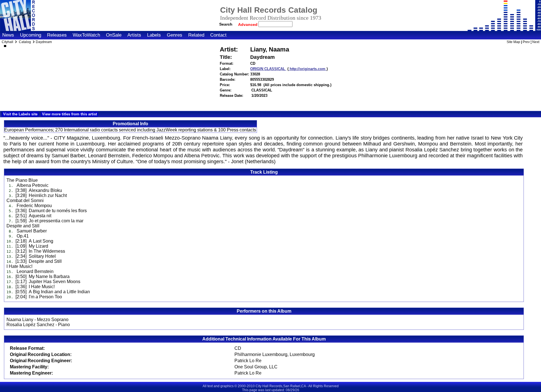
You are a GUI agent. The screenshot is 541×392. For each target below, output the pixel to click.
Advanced (248, 24)
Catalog (25, 42)
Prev (526, 42)
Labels (154, 35)
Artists (134, 35)
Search (225, 24)
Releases (57, 35)
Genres (174, 35)
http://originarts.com (308, 69)
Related (196, 35)
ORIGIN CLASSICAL (268, 69)
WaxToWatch (86, 35)
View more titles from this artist (69, 114)
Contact (218, 35)
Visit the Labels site (20, 114)
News (8, 35)
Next (535, 42)
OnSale (113, 35)
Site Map (513, 42)
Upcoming (30, 35)
